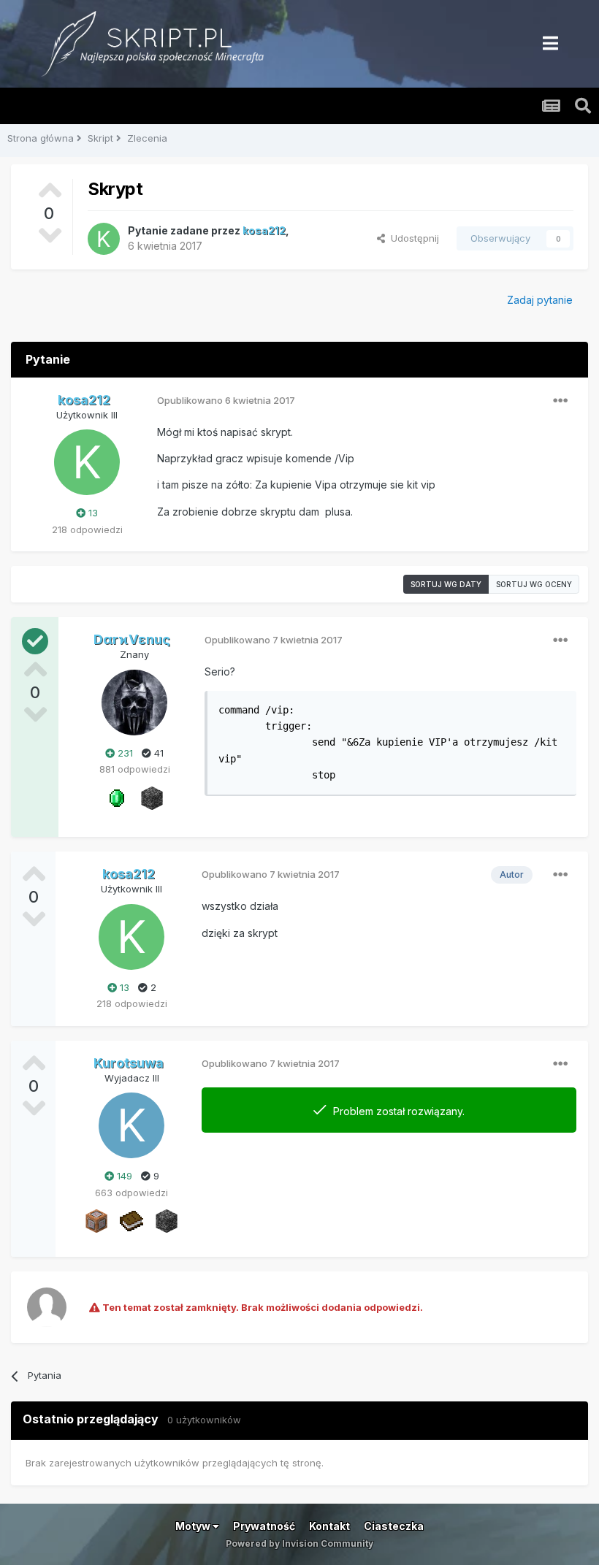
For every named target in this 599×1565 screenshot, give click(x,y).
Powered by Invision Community (299, 1543)
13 (91, 513)
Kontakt (329, 1526)
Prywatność (264, 1526)
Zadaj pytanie (540, 300)
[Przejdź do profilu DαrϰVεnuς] (134, 702)
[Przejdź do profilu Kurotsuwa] (131, 1125)
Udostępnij (412, 238)
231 (124, 753)
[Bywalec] (152, 797)
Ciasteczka (394, 1526)
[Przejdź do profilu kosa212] (104, 239)
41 (157, 753)
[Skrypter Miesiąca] (131, 1220)
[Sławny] (117, 797)
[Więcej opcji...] (560, 401)
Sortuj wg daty (446, 584)
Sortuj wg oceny (534, 584)
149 (123, 1176)
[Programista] (96, 1220)
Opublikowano (226, 400)
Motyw (194, 1526)
